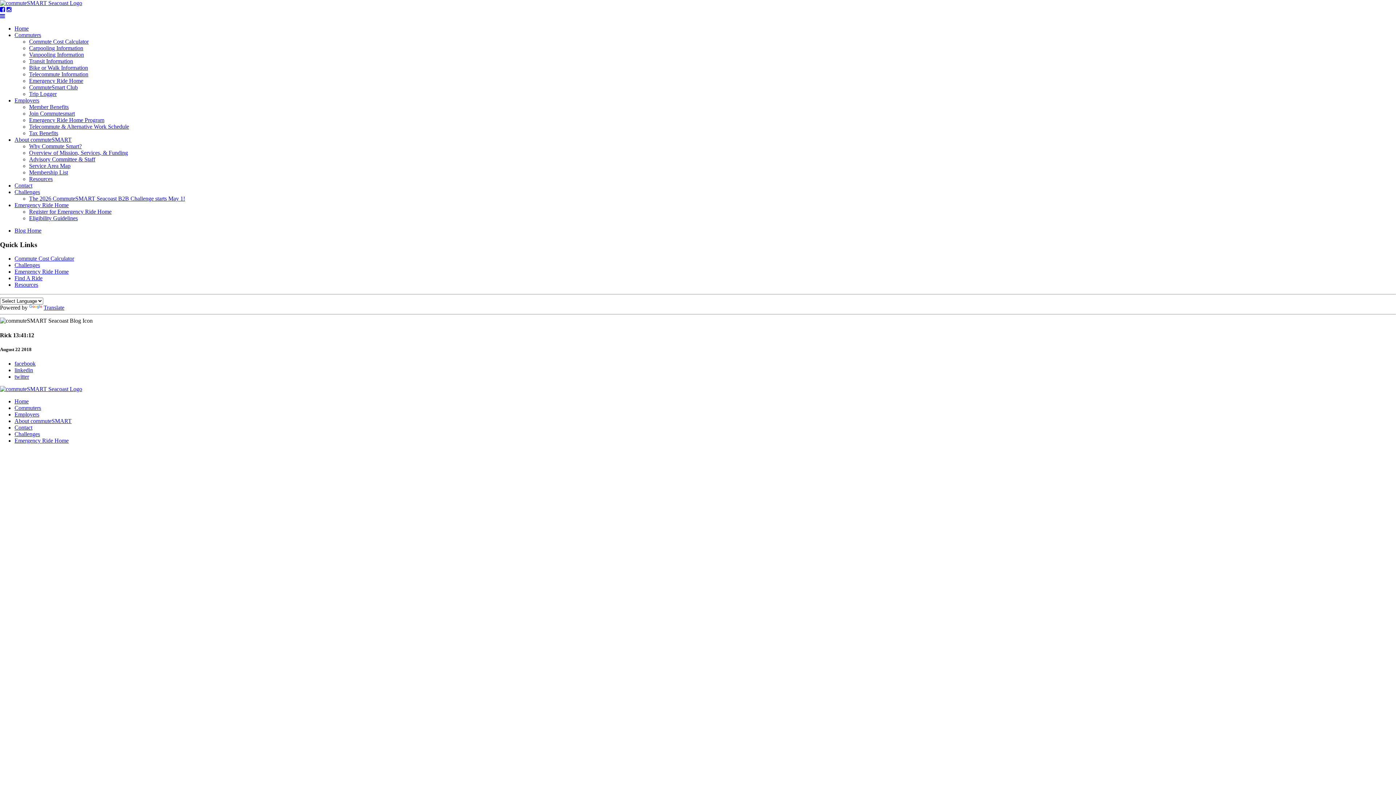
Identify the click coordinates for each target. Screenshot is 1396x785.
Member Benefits (49, 107)
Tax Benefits (43, 133)
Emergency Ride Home (56, 81)
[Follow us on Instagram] (9, 10)
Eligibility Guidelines (53, 218)
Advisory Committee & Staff (62, 159)
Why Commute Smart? (55, 146)
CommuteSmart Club (53, 87)
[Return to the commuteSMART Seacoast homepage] (41, 3)
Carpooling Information (56, 48)
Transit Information (51, 61)
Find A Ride (29, 278)
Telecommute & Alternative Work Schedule (79, 127)
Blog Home (28, 231)
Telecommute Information (58, 74)
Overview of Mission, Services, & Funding (78, 153)
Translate (54, 308)
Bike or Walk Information (58, 68)
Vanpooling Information (56, 55)
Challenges (27, 192)
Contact (23, 185)
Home (22, 28)
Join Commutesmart (52, 113)
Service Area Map (50, 166)
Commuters (28, 35)
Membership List (48, 172)
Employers (27, 100)
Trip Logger (43, 94)
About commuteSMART (43, 140)
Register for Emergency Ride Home (70, 212)
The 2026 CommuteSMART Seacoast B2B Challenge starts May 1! (107, 199)
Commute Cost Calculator (59, 42)
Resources (41, 179)
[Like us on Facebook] (2, 10)
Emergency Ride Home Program (66, 120)
